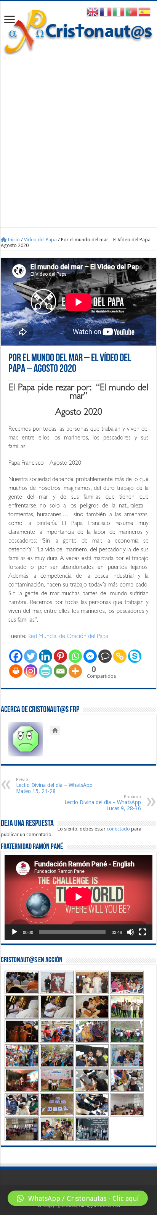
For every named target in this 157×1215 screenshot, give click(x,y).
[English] (93, 12)
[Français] (105, 12)
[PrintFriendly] (45, 671)
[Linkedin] (45, 656)
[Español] (144, 12)
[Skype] (134, 656)
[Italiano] (118, 12)
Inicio (13, 239)
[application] (78, 897)
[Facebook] (15, 656)
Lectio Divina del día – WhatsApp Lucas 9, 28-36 (102, 802)
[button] (78, 1198)
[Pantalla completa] (142, 932)
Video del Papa (40, 239)
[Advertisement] (78, 137)
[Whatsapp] (75, 656)
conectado (118, 829)
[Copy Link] (120, 656)
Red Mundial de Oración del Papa (67, 637)
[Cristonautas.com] (78, 30)
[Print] (15, 671)
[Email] (60, 671)
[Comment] (105, 656)
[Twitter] (30, 656)
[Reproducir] (14, 932)
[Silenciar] (130, 932)
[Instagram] (30, 671)
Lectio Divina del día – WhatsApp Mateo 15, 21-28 (54, 785)
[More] (75, 671)
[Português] (131, 12)
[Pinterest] (60, 656)
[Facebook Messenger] (90, 656)
